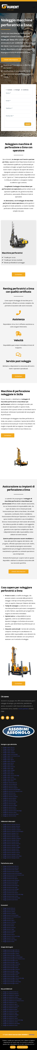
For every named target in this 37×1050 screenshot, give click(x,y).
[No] (35, 1044)
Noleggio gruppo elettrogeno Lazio (10, 960)
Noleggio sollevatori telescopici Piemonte (11, 843)
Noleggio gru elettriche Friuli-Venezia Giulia (12, 791)
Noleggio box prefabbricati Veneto (10, 1025)
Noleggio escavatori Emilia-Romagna (10, 915)
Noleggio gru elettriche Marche (9, 798)
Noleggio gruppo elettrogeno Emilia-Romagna (13, 957)
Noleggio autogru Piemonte (9, 766)
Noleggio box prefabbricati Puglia (10, 1013)
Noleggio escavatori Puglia (8, 929)
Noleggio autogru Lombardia (9, 761)
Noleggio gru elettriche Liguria (9, 795)
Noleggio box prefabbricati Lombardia (11, 1006)
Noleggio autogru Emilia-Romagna (10, 754)
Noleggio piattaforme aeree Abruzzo (10, 866)
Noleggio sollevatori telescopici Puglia (11, 845)
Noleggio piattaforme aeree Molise (10, 884)
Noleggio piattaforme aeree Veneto (10, 899)
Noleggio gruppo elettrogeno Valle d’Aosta (12, 981)
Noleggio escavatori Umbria (9, 938)
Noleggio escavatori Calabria (9, 911)
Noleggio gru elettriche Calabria (10, 786)
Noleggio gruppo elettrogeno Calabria (11, 953)
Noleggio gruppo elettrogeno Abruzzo (11, 950)
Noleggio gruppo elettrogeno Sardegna (11, 973)
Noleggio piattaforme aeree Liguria (10, 878)
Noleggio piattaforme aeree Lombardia (11, 880)
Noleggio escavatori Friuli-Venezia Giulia (11, 917)
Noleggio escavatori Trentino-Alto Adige (11, 936)
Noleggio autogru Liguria (8, 759)
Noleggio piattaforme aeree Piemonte (11, 885)
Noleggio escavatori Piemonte (9, 927)
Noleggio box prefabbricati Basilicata (10, 993)
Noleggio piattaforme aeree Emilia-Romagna (12, 873)
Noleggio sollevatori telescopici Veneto (11, 858)
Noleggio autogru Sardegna (9, 770)
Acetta (13, 1047)
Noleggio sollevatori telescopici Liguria (11, 836)
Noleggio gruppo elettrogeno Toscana (11, 976)
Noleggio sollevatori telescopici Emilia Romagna (13, 831)
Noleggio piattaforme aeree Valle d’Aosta (11, 898)
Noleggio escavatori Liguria (8, 920)
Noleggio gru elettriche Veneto (9, 816)
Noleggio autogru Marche (8, 763)
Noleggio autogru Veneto (8, 780)
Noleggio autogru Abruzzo (8, 747)
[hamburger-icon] (34, 7)
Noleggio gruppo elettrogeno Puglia (10, 971)
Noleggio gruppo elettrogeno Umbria (11, 980)
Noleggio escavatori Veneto (8, 941)
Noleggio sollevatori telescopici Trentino (11, 852)
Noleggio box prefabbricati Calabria (10, 997)
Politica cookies (22, 1047)
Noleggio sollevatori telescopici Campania (12, 829)
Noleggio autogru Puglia (8, 768)
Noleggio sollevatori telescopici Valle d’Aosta (12, 856)
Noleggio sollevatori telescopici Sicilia (11, 849)
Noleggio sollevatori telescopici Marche (11, 840)
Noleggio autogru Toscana (8, 773)
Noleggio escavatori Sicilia (8, 932)
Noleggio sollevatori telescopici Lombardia (12, 838)
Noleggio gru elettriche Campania (10, 787)
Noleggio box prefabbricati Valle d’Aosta (11, 1023)
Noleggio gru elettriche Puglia (9, 803)
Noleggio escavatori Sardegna (9, 931)
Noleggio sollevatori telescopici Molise (11, 842)
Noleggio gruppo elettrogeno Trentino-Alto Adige (13, 978)
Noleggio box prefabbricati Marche (10, 1007)
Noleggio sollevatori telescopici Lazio (10, 835)
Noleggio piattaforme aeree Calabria (10, 869)
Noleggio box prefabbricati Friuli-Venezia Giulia (13, 1000)
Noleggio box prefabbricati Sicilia (10, 1016)
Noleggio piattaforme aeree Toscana (10, 892)
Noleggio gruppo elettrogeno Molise (10, 967)
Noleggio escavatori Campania (9, 913)
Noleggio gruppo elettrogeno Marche (11, 966)
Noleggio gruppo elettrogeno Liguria (10, 962)
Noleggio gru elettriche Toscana (9, 809)
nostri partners (24, 709)
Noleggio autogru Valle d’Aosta (9, 779)
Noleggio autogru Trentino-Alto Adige (11, 775)
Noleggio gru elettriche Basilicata (10, 784)
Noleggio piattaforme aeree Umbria (10, 896)
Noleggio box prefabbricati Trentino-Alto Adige (13, 1020)
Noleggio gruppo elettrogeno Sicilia (10, 974)
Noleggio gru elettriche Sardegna (10, 805)
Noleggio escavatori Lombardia (9, 922)
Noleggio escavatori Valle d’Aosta (10, 940)
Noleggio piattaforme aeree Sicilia (10, 891)
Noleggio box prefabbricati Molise (10, 1009)
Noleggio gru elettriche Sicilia (9, 807)
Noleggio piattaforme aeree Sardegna (11, 889)
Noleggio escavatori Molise (8, 925)
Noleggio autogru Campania (9, 752)
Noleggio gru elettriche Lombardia (10, 796)
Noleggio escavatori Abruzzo (9, 908)
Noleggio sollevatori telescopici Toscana (11, 850)
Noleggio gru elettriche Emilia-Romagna (11, 789)
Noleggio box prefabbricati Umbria (10, 1021)
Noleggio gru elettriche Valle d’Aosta (10, 814)
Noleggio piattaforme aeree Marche (10, 882)
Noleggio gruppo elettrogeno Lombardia (11, 964)
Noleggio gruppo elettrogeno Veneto (10, 983)
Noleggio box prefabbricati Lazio (10, 1002)
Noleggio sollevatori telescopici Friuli (10, 833)
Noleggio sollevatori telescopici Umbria (11, 854)
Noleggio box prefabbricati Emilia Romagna (12, 999)
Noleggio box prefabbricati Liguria (10, 1004)
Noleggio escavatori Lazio (8, 918)
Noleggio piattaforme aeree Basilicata (11, 868)
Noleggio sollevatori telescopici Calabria (11, 828)
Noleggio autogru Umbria (8, 777)
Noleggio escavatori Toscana (9, 934)
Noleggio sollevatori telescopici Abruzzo (11, 824)
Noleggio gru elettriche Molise (9, 800)
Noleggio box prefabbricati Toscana (10, 1018)
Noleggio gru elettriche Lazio (9, 793)
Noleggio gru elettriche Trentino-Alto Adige (12, 810)
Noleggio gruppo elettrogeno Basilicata (11, 951)
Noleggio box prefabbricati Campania (11, 995)
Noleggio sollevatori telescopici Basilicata (11, 826)
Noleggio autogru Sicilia (8, 772)
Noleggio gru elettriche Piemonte (10, 802)
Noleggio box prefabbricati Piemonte (11, 1011)
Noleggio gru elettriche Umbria (9, 812)
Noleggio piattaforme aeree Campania (11, 871)
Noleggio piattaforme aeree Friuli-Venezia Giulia (13, 875)
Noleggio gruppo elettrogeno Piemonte (11, 969)
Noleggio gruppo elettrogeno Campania (11, 955)
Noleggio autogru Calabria (8, 750)
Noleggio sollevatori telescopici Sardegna (11, 847)
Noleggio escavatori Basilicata (9, 910)
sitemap (31, 1034)
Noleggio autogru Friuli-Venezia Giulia (11, 756)
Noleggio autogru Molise (8, 765)
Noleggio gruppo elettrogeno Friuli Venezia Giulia (14, 958)
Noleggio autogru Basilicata (9, 749)
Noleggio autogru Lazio (8, 758)
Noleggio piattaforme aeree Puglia (10, 887)
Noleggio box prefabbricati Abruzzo (10, 991)
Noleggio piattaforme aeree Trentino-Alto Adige (13, 894)
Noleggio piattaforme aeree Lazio (10, 876)
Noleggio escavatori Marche (9, 924)
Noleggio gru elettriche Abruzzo (10, 782)
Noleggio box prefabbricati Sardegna (10, 1014)
